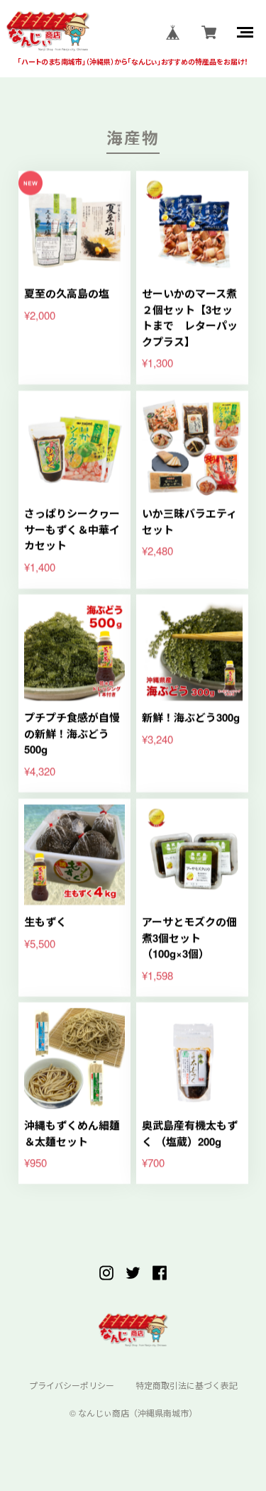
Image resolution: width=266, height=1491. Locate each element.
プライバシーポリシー (71, 1385)
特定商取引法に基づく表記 (186, 1385)
